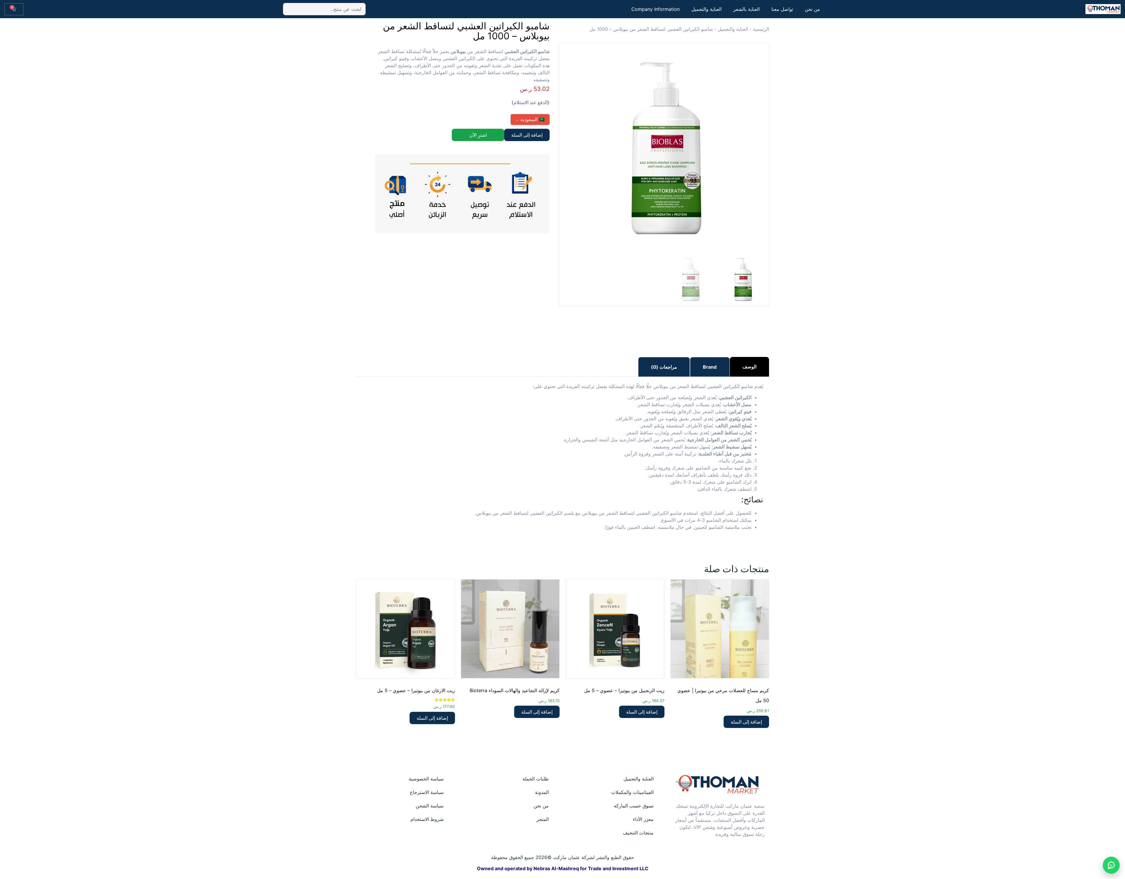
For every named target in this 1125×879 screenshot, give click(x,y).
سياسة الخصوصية (426, 779)
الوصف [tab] (749, 367)
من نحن (812, 9)
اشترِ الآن (478, 135)
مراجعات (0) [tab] (664, 367)
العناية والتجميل (706, 9)
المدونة (542, 792)
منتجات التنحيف (638, 833)
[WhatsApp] (1111, 865)
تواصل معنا (782, 9)
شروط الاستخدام (427, 819)
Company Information (655, 9)
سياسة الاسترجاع (427, 792)
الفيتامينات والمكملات (632, 792)
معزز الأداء (643, 819)
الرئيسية (761, 29)
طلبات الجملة (535, 779)
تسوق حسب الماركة (634, 806)
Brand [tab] (710, 367)
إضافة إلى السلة (527, 135)
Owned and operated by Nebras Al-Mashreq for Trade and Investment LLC (562, 868)
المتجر (542, 819)
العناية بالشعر (746, 9)
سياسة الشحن (430, 806)
